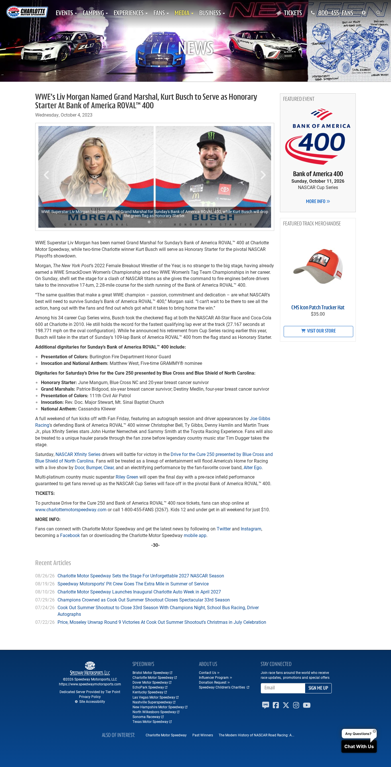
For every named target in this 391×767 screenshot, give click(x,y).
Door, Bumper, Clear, (94, 467)
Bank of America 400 (318, 174)
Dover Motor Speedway (150, 682)
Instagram (250, 529)
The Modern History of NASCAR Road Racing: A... (256, 735)
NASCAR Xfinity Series (78, 454)
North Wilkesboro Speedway (154, 711)
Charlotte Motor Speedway (153, 677)
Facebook (69, 535)
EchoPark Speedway (148, 687)
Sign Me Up (318, 688)
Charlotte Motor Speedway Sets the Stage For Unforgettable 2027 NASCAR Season (141, 576)
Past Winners (202, 735)
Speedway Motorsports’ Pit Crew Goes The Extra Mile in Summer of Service (133, 584)
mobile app (194, 535)
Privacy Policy (90, 696)
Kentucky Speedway (148, 692)
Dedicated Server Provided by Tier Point (90, 691)
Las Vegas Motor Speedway (154, 697)
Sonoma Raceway (146, 716)
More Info (316, 201)
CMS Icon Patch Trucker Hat (318, 308)
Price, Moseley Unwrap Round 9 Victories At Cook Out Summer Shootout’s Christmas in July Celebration (162, 622)
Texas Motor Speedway (150, 721)
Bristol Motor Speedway (151, 672)
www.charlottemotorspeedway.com (70, 509)
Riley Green (127, 477)
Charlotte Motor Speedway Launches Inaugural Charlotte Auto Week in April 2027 (139, 592)
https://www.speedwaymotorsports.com (90, 684)
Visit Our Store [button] (321, 331)
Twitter (223, 529)
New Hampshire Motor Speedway (158, 707)
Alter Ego (253, 467)
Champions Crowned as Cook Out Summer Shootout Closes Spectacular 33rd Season (144, 600)
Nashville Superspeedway (152, 702)
